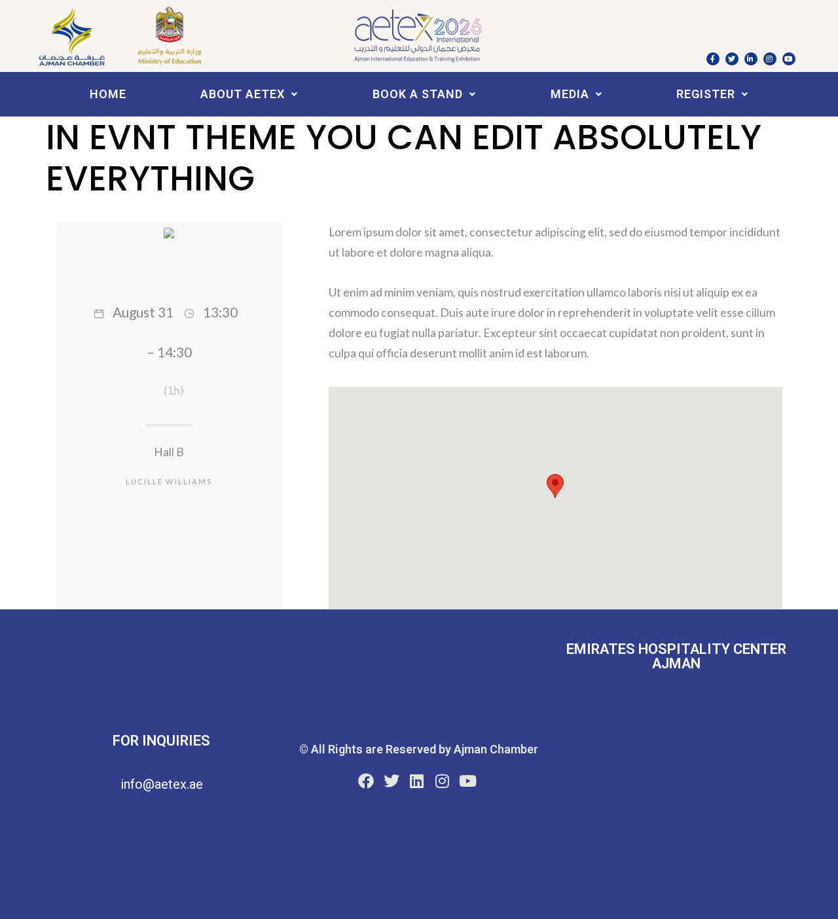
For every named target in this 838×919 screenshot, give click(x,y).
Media (570, 94)
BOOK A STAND (418, 94)
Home (108, 94)
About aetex (242, 94)
